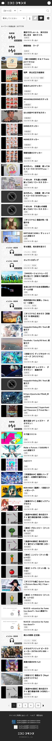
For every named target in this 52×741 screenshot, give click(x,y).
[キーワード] (41, 18)
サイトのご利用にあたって (18, 715)
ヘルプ (32, 715)
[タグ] (35, 18)
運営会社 (39, 715)
